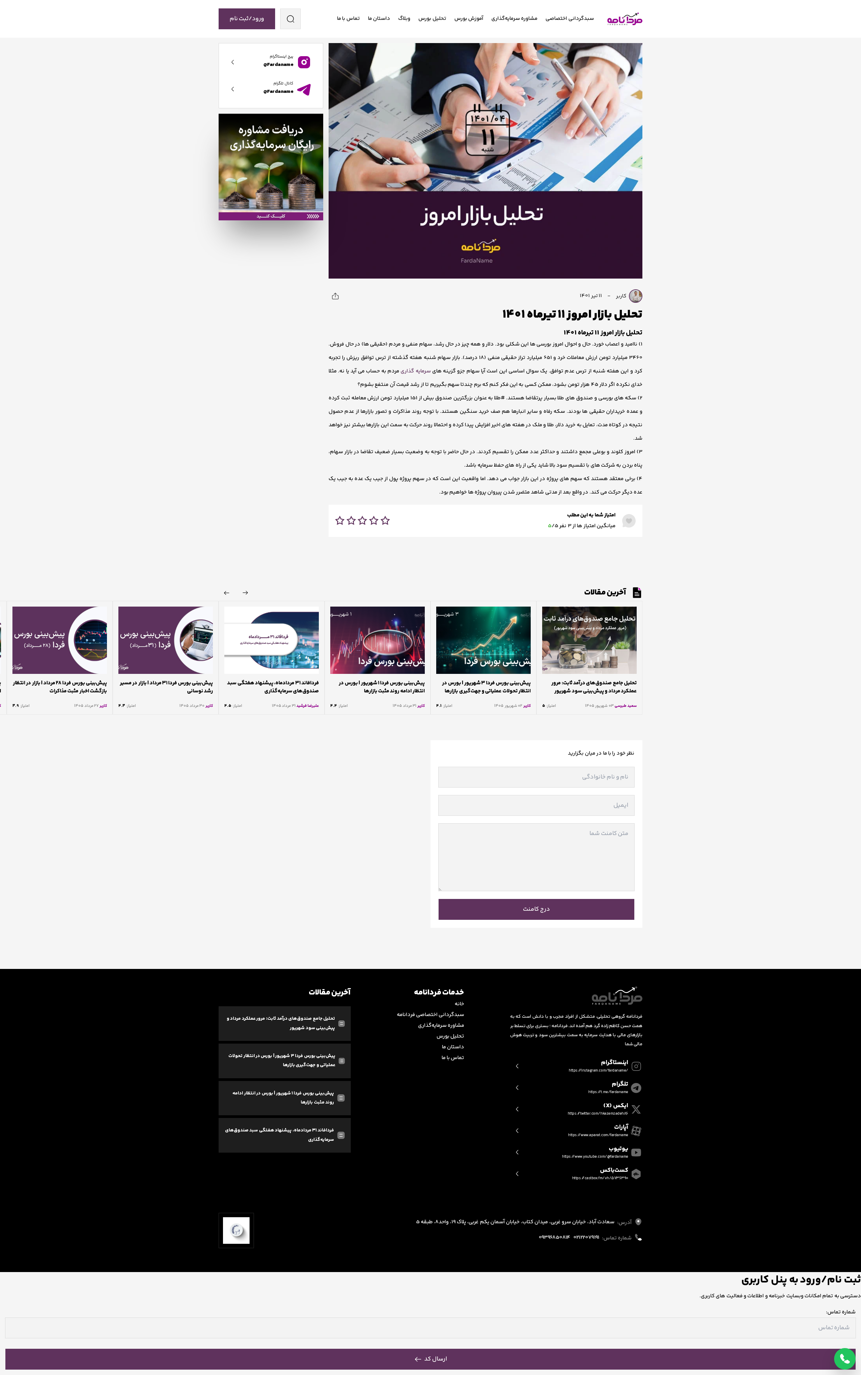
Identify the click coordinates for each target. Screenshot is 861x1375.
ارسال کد (435, 1359)
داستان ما (379, 18)
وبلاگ (404, 18)
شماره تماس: (841, 1312)
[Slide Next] (227, 593)
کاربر (622, 296)
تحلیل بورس (432, 18)
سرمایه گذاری (415, 371)
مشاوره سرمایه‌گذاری (514, 18)
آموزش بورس (468, 18)
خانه (459, 1004)
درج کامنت (536, 909)
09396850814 (554, 1237)
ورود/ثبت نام (247, 19)
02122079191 (586, 1237)
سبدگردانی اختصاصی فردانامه (430, 1015)
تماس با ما (348, 18)
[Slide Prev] (245, 593)
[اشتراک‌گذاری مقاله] (335, 296)
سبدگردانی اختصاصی (570, 18)
